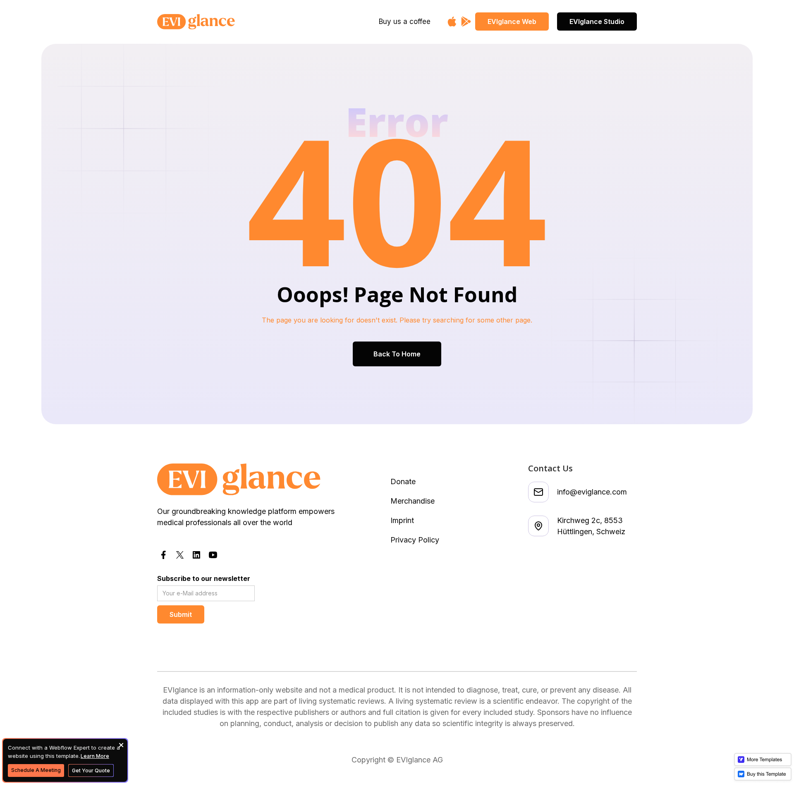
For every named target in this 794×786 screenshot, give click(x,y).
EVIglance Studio (596, 21)
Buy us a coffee (404, 21)
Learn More (95, 756)
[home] (222, 21)
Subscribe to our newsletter (203, 578)
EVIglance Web (512, 21)
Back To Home (397, 354)
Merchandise (412, 501)
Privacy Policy (414, 539)
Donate (403, 481)
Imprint (402, 520)
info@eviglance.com (592, 491)
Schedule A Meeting (36, 770)
